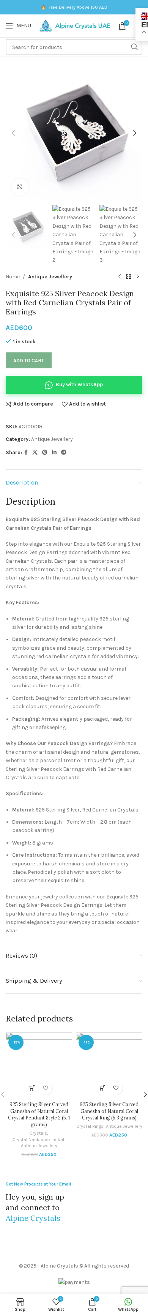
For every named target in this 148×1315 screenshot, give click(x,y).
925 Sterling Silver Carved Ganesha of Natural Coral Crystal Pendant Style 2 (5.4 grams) (39, 1114)
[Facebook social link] (26, 452)
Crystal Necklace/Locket (39, 1139)
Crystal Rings (90, 1126)
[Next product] (137, 276)
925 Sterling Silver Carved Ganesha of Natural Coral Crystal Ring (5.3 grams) (109, 1111)
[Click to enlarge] (19, 187)
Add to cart (28, 360)
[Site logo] (75, 25)
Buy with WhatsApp (79, 384)
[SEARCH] (134, 47)
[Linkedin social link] (54, 452)
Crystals (38, 1133)
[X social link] (35, 452)
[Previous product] (119, 276)
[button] (13, 132)
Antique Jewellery (50, 276)
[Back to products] (128, 276)
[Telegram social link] (64, 452)
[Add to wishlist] (45, 1088)
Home (13, 276)
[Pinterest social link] (45, 452)
